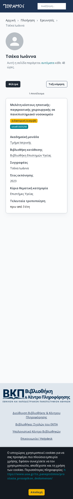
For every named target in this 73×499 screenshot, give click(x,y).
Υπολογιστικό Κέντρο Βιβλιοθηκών (37, 431)
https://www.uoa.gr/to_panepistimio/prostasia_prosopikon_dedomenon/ (36, 474)
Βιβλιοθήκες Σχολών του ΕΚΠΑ (36, 424)
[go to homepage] (13, 6)
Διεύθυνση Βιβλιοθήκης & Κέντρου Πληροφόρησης (36, 415)
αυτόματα (47, 63)
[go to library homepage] (36, 395)
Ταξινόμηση (56, 84)
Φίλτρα (13, 84)
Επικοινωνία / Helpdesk (36, 439)
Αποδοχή (37, 492)
